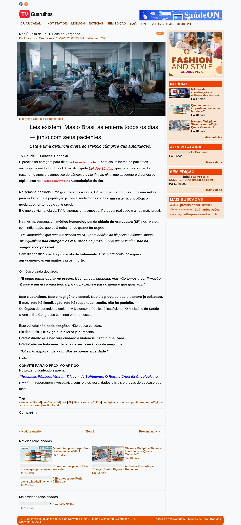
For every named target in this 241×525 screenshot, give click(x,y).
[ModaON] (195, 53)
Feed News (46, 38)
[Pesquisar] (219, 4)
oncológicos (154, 402)
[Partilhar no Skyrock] (97, 420)
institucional (50, 405)
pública (96, 402)
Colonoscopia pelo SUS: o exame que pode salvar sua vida (54, 468)
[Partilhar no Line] (56, 420)
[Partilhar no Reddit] (90, 420)
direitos (207, 204)
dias (76, 402)
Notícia (90, 431)
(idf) (197, 209)
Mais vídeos (214, 162)
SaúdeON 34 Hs (63, 504)
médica (124, 402)
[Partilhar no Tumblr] (70, 420)
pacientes (137, 402)
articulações (210, 209)
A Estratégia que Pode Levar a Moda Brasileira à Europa (51, 480)
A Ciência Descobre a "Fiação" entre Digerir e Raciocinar (123, 468)
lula (215, 214)
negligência (110, 402)
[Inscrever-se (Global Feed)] (26, 4)
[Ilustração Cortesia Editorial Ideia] (91, 78)
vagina (174, 204)
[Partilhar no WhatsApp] (49, 420)
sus (22, 405)
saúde (85, 402)
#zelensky (176, 214)
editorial (35, 402)
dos (64, 402)
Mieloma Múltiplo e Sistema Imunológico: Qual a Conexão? (143, 451)
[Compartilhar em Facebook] (21, 420)
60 (70, 402)
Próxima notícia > (150, 431)
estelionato (186, 209)
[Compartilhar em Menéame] (83, 420)
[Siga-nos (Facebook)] (21, 4)
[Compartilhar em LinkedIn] (35, 420)
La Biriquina (199, 152)
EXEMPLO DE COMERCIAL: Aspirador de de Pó (191, 178)
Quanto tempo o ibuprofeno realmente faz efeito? (71, 450)
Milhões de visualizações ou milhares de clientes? (205, 92)
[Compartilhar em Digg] (76, 420)
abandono (34, 405)
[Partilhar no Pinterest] (63, 420)
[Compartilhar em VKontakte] (104, 420)
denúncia (49, 402)
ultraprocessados (197, 214)
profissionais (190, 205)
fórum (173, 209)
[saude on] (180, 14)
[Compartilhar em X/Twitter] (28, 420)
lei (58, 402)
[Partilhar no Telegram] (42, 420)
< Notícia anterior (30, 431)
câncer (23, 402)
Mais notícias (213, 137)
